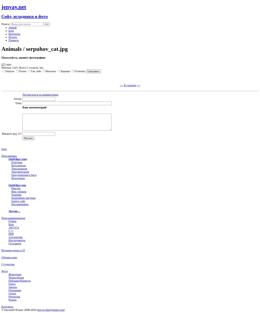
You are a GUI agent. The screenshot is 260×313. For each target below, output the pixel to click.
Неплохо (50, 71)
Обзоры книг (9, 257)
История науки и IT (13, 250)
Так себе (36, 71)
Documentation (19, 204)
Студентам (7, 264)
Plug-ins (16, 188)
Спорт (12, 293)
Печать (12, 37)
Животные (14, 274)
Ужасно (9, 71)
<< (121, 85)
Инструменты (16, 240)
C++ (11, 230)
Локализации (19, 168)
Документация (20, 171)
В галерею (130, 85)
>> (138, 85)
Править (13, 40)
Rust (11, 224)
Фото (4, 271)
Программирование (13, 218)
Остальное (14, 243)
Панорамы (14, 290)
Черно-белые (16, 277)
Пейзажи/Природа (19, 280)
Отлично (79, 71)
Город (12, 283)
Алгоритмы (15, 237)
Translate (16, 194)
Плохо (22, 71)
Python (12, 221)
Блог (11, 30)
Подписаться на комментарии (40, 94)
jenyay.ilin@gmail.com (51, 309)
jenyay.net (13, 7)
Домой (12, 27)
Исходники (18, 178)
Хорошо (65, 71)
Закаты (12, 287)
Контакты (14, 33)
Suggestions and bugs (23, 197)
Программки (9, 155)
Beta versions (18, 191)
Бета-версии (18, 165)
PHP (11, 234)
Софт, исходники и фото (24, 16)
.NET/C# (13, 227)
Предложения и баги (23, 175)
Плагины (16, 162)
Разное (12, 299)
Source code (18, 201)
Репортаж (14, 296)
